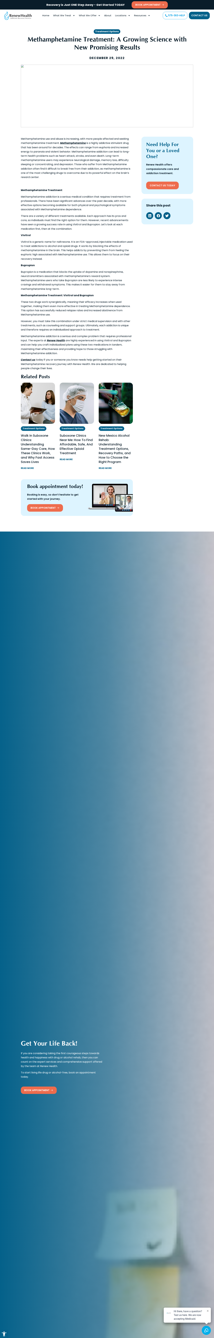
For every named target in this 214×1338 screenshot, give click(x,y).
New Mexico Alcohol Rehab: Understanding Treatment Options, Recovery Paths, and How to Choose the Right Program (115, 448)
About (107, 15)
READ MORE (27, 468)
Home (45, 15)
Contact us (28, 360)
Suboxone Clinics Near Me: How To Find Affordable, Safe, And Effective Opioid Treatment (76, 444)
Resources (140, 15)
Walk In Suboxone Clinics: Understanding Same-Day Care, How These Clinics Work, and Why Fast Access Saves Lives (38, 448)
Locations (120, 15)
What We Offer (88, 15)
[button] (4, 1334)
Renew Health (56, 340)
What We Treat (62, 15)
